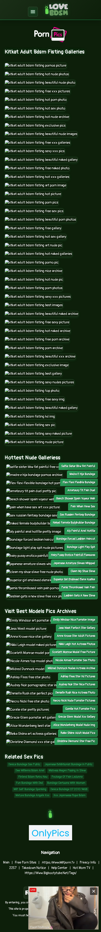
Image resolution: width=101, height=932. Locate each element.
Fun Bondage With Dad (29, 783)
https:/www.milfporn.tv (58, 862)
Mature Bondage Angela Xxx (32, 795)
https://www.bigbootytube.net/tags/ (51, 873)
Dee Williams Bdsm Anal (30, 770)
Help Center (59, 868)
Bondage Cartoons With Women (66, 783)
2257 (12, 868)
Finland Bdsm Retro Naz (32, 777)
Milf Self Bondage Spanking (30, 789)
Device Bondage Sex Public (24, 764)
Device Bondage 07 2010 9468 (68, 789)
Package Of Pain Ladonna (67, 777)
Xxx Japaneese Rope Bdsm (69, 795)
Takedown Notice (34, 868)
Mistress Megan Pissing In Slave (67, 770)
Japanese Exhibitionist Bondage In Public (69, 764)
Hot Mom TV (81, 868)
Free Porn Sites (25, 862)
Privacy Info (88, 862)
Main (6, 862)
